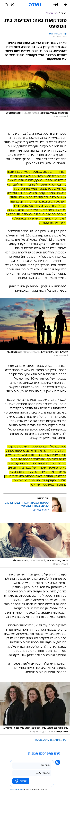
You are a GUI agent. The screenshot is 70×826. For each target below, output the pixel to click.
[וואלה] (35, 4)
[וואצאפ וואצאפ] (12, 4)
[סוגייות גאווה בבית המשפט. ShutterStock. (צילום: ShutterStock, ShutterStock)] (35, 92)
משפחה (38, 740)
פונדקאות (55, 740)
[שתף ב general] (6, 4)
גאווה (63, 740)
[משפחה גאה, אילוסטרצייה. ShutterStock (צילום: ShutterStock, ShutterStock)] (35, 328)
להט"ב (46, 740)
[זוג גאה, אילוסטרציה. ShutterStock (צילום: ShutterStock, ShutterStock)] (35, 545)
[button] (55, 4)
